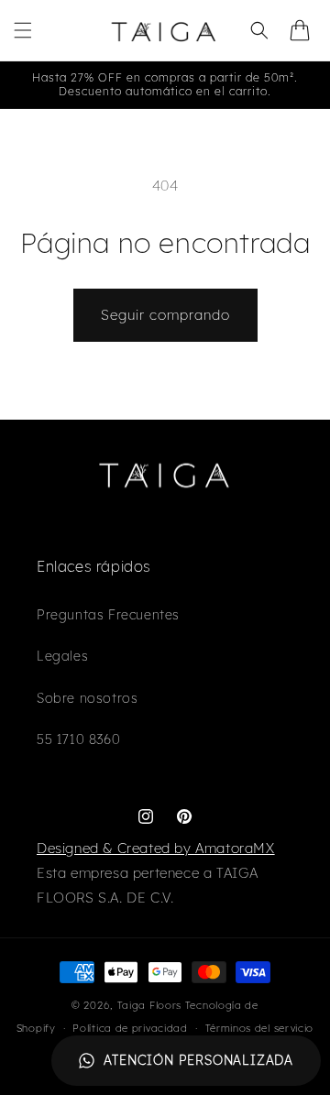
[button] (23, 30)
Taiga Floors (149, 1005)
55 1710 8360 (78, 739)
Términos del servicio (259, 1028)
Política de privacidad (129, 1028)
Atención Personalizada (198, 1060)
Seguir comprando (165, 314)
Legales (62, 656)
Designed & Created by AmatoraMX (156, 848)
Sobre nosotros (87, 698)
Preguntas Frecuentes (108, 615)
